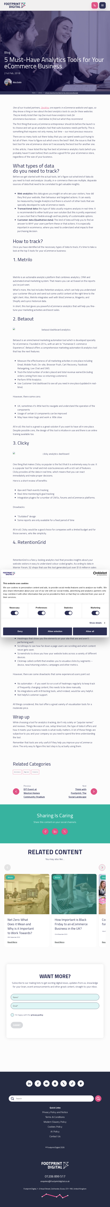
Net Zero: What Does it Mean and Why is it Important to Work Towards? (21, 926)
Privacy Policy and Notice (55, 1112)
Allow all (90, 631)
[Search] (98, 1098)
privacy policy (37, 1014)
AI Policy (55, 1131)
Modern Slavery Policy (55, 1122)
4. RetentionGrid (29, 542)
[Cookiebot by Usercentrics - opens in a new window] (95, 574)
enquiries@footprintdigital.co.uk (55, 1181)
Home (33, 93)
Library (40, 93)
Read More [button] (12, 942)
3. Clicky (21, 443)
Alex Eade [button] (17, 82)
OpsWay (45, 107)
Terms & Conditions (55, 1117)
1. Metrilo (22, 259)
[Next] (102, 867)
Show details (95, 623)
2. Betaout (23, 318)
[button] (94, 5)
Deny (20, 631)
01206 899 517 (55, 1176)
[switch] (41, 613)
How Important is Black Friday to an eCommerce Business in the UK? (71, 924)
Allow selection (55, 631)
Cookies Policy (55, 1126)
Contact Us (55, 1136)
